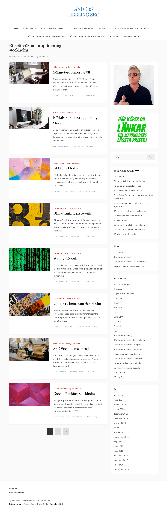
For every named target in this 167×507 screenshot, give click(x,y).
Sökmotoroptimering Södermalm (87, 36)
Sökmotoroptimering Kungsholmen (46, 36)
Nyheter (117, 321)
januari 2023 (119, 427)
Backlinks (118, 289)
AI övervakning (120, 220)
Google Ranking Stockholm (74, 394)
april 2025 (118, 395)
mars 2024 (118, 400)
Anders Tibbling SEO (84, 12)
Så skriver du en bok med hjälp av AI (130, 211)
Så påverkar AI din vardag (125, 234)
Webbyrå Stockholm (69, 259)
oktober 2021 (120, 432)
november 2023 (121, 418)
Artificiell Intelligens (122, 284)
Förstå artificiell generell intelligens (129, 181)
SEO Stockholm (66, 168)
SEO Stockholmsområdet (72, 349)
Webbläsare (119, 372)
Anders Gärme (77, 95)
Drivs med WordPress (19, 504)
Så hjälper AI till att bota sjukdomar (129, 225)
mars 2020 (118, 446)
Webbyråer (119, 377)
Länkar (117, 312)
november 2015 (121, 460)
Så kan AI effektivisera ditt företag (129, 229)
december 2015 (121, 455)
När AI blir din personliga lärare (127, 186)
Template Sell (56, 504)
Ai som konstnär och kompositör (128, 190)
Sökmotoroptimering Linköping (127, 344)
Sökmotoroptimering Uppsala (127, 368)
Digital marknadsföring (124, 293)
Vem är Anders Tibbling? (53, 29)
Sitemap (114, 36)
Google (117, 303)
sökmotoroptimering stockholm (66, 67)
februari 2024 (120, 404)
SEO (115, 331)
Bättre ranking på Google (73, 213)
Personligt (118, 326)
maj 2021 (118, 441)
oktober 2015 (120, 465)
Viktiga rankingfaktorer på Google (132, 29)
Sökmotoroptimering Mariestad (128, 349)
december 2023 (121, 414)
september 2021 (121, 437)
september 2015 (121, 469)
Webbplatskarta (132, 36)
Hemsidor (118, 307)
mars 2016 (118, 451)
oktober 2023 (120, 423)
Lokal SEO (118, 317)
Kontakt (103, 29)
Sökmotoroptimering (83, 29)
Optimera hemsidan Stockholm (77, 304)
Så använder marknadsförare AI (128, 215)
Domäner (118, 298)
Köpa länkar (119, 252)
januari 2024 (119, 409)
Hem (16, 29)
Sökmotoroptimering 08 (71, 72)
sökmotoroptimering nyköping (127, 354)
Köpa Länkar (29, 29)
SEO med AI (119, 176)
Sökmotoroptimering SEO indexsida (130, 261)
